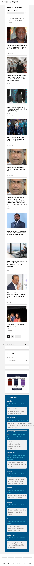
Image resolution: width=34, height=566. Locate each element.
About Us (17, 556)
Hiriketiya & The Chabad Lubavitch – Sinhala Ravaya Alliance (16, 437)
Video (3, 556)
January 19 (10, 85)
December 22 (10, 175)
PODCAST (10, 556)
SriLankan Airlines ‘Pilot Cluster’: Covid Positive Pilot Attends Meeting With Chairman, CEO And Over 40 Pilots (17, 78)
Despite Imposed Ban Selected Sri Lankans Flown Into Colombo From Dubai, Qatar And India (16, 233)
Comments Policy (17, 560)
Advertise (27, 560)
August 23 (9, 330)
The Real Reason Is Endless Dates (19, 420)
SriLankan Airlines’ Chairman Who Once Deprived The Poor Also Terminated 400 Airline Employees (16, 295)
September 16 (10, 208)
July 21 (9, 238)
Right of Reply (6, 560)
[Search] (25, 13)
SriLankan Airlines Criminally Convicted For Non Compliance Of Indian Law (16, 169)
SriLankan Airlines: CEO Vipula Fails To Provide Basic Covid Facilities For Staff (16, 139)
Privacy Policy (27, 556)
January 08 (10, 145)
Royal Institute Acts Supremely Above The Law (16, 326)
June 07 (9, 270)
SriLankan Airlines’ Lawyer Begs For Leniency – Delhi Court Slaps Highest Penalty (17, 109)
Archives (10, 358)
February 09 (10, 53)
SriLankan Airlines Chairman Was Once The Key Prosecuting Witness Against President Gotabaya (17, 263)
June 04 (9, 302)
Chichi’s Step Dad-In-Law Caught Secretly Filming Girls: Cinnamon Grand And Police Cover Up (17, 47)
